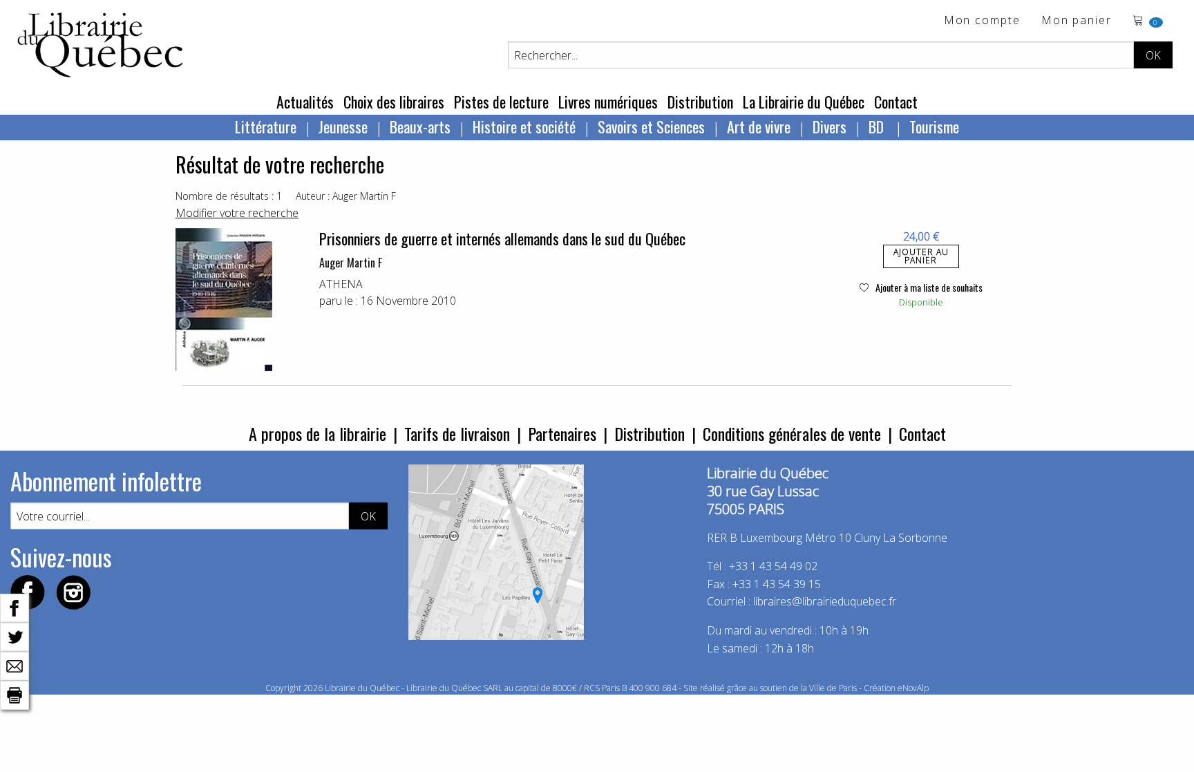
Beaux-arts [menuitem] (420, 126)
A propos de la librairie (317, 433)
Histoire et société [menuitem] (524, 126)
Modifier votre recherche (237, 212)
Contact (896, 101)
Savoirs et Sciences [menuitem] (651, 126)
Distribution (700, 101)
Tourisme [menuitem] (934, 126)
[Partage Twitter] (14, 635)
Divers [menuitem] (829, 126)
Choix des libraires (393, 101)
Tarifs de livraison (457, 433)
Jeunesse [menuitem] (343, 126)
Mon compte (982, 21)
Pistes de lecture (501, 101)
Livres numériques (608, 101)
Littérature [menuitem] (265, 126)
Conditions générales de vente (792, 433)
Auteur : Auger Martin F (346, 196)
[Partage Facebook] (14, 606)
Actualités (305, 101)
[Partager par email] (14, 664)
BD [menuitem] (878, 126)
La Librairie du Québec (803, 101)
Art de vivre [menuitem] (758, 126)
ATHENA (341, 284)
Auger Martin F (350, 262)
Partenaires (562, 433)
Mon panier (1076, 21)
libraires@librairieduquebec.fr (824, 601)
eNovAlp (913, 688)
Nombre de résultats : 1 (229, 196)
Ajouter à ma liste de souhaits (928, 287)
